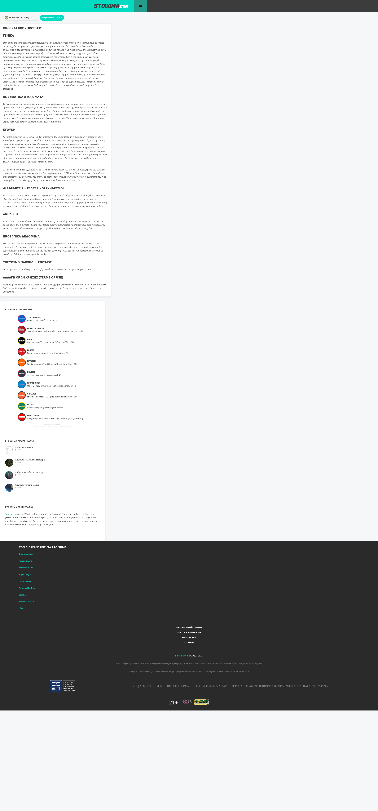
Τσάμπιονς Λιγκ (26, 554)
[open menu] (140, 6)
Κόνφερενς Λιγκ (26, 567)
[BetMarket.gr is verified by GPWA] (201, 702)
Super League (25, 574)
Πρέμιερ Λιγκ (25, 581)
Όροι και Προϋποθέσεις (189, 627)
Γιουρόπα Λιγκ (25, 561)
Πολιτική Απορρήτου (189, 632)
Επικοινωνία (189, 637)
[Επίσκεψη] (22, 319)
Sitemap (189, 642)
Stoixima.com (181, 655)
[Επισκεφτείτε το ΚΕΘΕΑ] (186, 702)
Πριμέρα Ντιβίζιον (27, 588)
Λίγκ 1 (21, 608)
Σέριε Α (22, 594)
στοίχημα (13, 514)
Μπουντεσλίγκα (26, 601)
